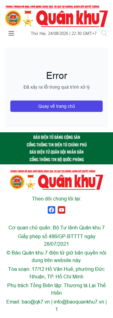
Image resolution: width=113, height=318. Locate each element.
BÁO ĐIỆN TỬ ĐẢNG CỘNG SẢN (56, 137)
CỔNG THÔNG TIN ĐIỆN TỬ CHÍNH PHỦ (57, 145)
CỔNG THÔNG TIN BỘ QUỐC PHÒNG (57, 159)
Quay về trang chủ (56, 106)
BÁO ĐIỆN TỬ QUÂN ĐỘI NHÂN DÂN (56, 152)
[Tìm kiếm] (104, 33)
